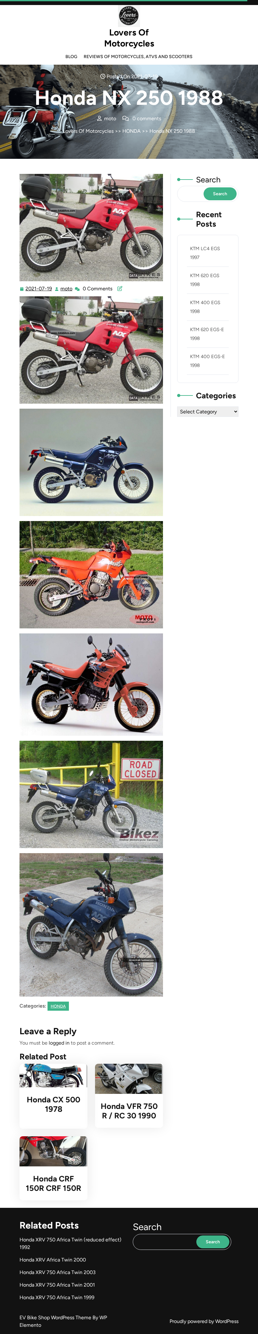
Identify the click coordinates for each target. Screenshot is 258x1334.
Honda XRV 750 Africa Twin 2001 (57, 1285)
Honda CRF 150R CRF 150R (53, 1183)
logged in (59, 1043)
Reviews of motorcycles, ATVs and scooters (138, 56)
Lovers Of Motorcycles (129, 38)
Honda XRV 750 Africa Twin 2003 (58, 1272)
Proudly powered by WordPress (204, 1321)
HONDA (131, 131)
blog (71, 56)
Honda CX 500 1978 (53, 1104)
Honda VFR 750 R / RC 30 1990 (129, 1110)
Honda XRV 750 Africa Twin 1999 (57, 1297)
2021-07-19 (39, 289)
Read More (51, 1075)
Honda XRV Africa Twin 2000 (53, 1260)
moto (66, 289)
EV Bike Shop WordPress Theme (56, 1318)
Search (208, 179)
